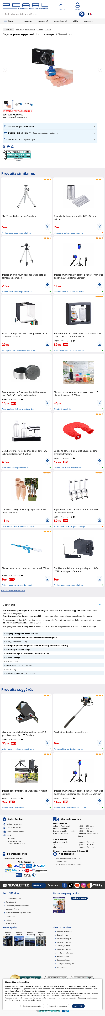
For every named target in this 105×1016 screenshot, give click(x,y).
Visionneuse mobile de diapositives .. (18, 749)
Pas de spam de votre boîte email (68, 865)
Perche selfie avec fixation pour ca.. (69, 749)
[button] (50, 126)
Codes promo (11, 916)
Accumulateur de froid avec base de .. (18, 409)
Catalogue (88, 21)
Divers (48, 30)
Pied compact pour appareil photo (16, 233)
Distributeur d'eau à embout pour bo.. (18, 526)
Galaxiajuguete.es (63, 946)
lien (72, 991)
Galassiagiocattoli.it (64, 949)
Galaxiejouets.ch (63, 935)
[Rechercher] (82, 14)
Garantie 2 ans (61, 862)
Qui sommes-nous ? (13, 898)
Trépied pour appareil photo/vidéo (17, 291)
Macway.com (61, 967)
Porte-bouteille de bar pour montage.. (70, 526)
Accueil (19, 30)
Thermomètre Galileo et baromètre (69, 350)
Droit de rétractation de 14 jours (68, 858)
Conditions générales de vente (17, 905)
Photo (40, 30)
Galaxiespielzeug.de (64, 931)
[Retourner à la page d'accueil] (25, 7)
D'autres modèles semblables (16, 117)
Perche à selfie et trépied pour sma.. (69, 291)
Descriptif (9, 604)
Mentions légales (12, 909)
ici (42, 1000)
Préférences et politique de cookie (19, 913)
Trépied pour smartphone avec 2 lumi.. (70, 807)
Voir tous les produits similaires (13, 591)
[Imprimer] (9, 146)
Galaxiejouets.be (63, 956)
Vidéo (75, 21)
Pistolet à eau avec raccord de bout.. (17, 585)
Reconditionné (60, 21)
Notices (9, 920)
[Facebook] (5, 146)
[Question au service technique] (13, 146)
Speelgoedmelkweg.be (65, 963)
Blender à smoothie (62, 409)
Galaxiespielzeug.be (64, 960)
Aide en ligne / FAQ (14, 824)
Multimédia (30, 30)
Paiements (13, 858)
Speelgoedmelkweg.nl (65, 953)
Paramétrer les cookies (58, 1006)
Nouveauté (43, 21)
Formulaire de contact (15, 832)
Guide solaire (11, 923)
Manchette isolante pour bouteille (68, 233)
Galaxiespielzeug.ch (64, 938)
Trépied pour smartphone (13, 807)
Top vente (28, 21)
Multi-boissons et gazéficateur (15, 467)
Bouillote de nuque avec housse (67, 467)
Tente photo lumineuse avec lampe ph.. (19, 350)
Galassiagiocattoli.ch (64, 942)
